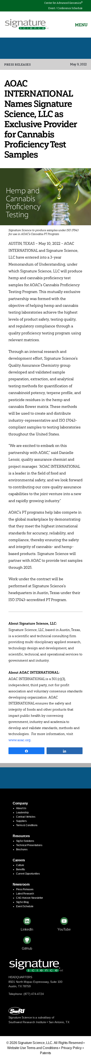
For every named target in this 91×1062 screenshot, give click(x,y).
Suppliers (21, 821)
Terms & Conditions (26, 825)
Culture (20, 865)
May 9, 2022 (78, 64)
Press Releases (17, 64)
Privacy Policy (71, 1048)
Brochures (22, 849)
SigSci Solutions (25, 840)
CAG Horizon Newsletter (29, 897)
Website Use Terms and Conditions (32, 1048)
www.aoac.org (19, 740)
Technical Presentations (29, 845)
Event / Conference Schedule (65, 8)
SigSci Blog (22, 902)
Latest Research (25, 893)
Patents (45, 1053)
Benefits (20, 869)
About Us (21, 808)
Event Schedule (24, 906)
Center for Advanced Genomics (63, 2)
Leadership (22, 812)
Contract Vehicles (25, 816)
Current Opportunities (28, 873)
